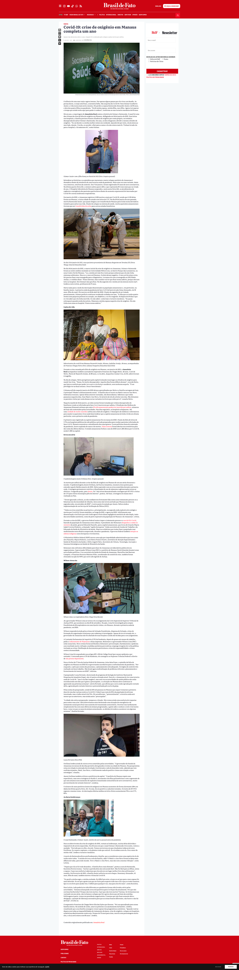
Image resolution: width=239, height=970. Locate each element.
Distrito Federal (112, 950)
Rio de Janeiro (123, 950)
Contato (63, 957)
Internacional (111, 15)
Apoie (61, 15)
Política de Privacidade (68, 962)
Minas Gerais (112, 953)
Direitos (120, 15)
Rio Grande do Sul (124, 953)
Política (102, 15)
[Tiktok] (72, 6)
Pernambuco (123, 947)
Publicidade (65, 953)
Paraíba (111, 956)
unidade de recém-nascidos (77, 411)
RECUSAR (218, 966)
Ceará (110, 947)
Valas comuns (107, 426)
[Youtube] (68, 6)
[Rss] (80, 6)
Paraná (121, 944)
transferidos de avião (83, 206)
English (158, 6)
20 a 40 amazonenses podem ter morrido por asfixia (112, 407)
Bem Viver (128, 15)
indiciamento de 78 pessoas (79, 641)
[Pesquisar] (178, 15)
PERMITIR (230, 966)
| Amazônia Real (88, 40)
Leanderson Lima (79, 40)
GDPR (47, 967)
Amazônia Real (98, 922)
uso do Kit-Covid (129, 520)
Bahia (110, 944)
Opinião (135, 15)
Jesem (90, 491)
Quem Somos (143, 15)
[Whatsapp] (76, 6)
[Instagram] (64, 6)
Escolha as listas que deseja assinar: (161, 57)
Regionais (90, 15)
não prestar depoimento (75, 658)
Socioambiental (101, 955)
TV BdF (66, 15)
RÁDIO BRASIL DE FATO (76, 15)
